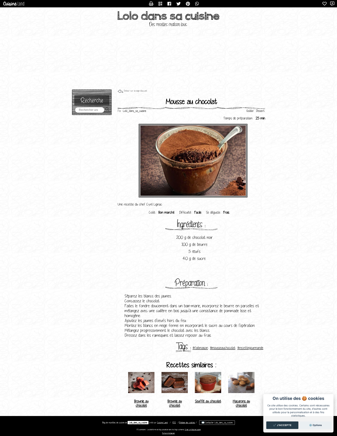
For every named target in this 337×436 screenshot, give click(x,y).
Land (162, 422)
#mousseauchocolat (222, 348)
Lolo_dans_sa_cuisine (138, 422)
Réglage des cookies (187, 422)
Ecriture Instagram (168, 433)
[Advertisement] (168, 61)
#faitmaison (200, 348)
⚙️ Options (315, 425)
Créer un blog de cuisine (193, 430)
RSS (174, 422)
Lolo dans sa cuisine (169, 16)
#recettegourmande (250, 348)
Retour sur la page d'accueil (135, 90)
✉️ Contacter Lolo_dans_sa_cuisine (217, 422)
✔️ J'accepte (282, 425)
